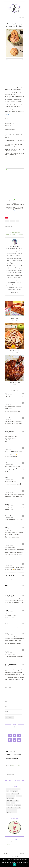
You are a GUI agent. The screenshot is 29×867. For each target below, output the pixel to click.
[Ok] (27, 862)
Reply (23, 393)
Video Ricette (9, 812)
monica (6, 527)
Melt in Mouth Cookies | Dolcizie (11, 665)
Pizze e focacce (10, 798)
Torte (12, 807)
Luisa (6, 462)
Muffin (17, 793)
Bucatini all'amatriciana (15, 232)
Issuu (12, 765)
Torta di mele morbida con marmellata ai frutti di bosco (14, 317)
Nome (6, 701)
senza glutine (10, 805)
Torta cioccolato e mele (14, 382)
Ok (14, 864)
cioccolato (12, 221)
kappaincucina (9, 226)
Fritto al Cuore (13, 791)
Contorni (14, 788)
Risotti (8, 802)
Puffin (6, 623)
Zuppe (15, 812)
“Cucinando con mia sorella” (17, 98)
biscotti (7, 221)
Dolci (19, 788)
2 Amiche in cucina (19, 200)
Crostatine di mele (14, 350)
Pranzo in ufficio (10, 800)
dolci (17, 221)
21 (22, 228)
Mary (6, 447)
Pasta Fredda (19, 795)
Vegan (8, 809)
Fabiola (7, 585)
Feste (8, 791)
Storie (8, 807)
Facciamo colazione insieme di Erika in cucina (14, 198)
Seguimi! (8, 844)
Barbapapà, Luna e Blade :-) (11, 418)
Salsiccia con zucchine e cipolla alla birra (14, 234)
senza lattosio (17, 805)
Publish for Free (21, 765)
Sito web (6, 711)
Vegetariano (13, 809)
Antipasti (8, 788)
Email (6, 706)
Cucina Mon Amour (9, 431)
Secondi (13, 802)
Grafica (8, 793)
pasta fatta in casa (11, 795)
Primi (17, 800)
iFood (13, 793)
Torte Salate (17, 807)
